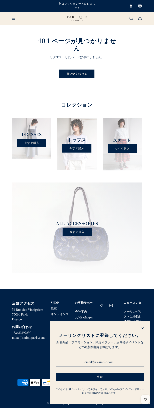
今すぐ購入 (31, 143)
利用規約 (94, 393)
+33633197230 (21, 332)
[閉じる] (142, 328)
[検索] (131, 18)
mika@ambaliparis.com (28, 337)
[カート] (140, 18)
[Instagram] (140, 6)
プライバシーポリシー (132, 389)
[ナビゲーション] (13, 18)
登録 (100, 377)
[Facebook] (131, 6)
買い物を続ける (76, 74)
